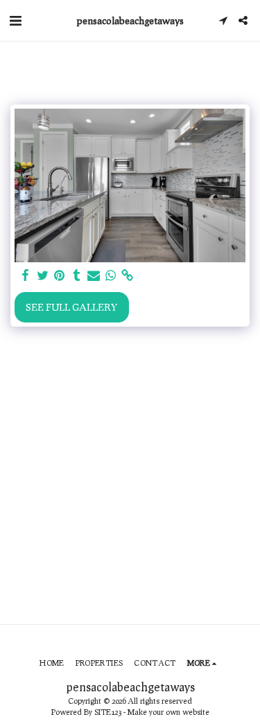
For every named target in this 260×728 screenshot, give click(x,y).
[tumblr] (77, 275)
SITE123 (107, 711)
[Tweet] (43, 275)
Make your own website (168, 711)
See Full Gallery (71, 307)
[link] (127, 275)
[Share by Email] (93, 275)
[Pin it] (59, 275)
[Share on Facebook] (25, 275)
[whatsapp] (111, 275)
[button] (15, 20)
